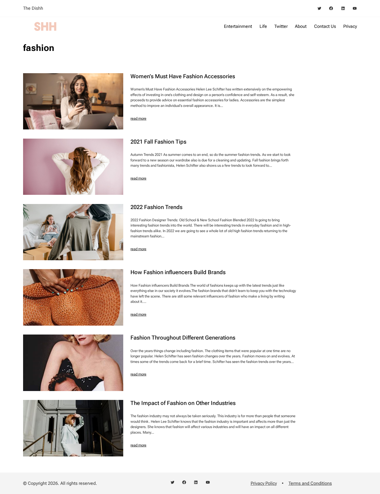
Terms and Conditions (310, 483)
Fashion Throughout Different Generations (182, 338)
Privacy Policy (264, 483)
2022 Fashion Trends (156, 207)
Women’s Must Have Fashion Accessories (182, 76)
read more (138, 118)
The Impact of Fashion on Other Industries (183, 403)
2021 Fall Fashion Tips (158, 142)
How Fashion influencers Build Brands (178, 272)
